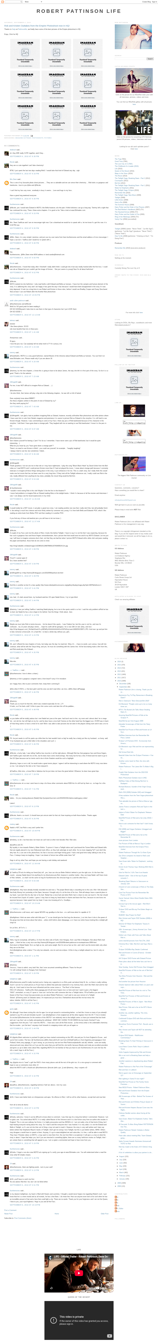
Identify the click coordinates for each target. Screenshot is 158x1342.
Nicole (12, 162)
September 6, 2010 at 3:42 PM (24, 1003)
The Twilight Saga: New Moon (125, 195)
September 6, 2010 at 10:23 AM (25, 903)
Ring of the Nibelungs (122, 217)
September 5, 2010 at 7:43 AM (24, 407)
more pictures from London (128, 840)
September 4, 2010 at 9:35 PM (24, 228)
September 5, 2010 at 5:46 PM (24, 744)
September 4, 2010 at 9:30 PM (24, 199)
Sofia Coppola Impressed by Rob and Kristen (135, 1052)
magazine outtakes (23, 138)
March (121, 1172)
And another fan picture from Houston (132, 981)
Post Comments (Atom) (22, 1218)
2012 (119, 674)
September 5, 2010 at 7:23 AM (24, 376)
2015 (119, 665)
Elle (116, 1203)
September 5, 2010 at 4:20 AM (24, 362)
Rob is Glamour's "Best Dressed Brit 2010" (134, 701)
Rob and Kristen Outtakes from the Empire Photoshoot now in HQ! (37, 26)
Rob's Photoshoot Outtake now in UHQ (133, 778)
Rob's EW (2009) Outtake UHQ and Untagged (135, 792)
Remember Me (120, 193)
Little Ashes (119, 200)
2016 (119, 661)
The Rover (119, 176)
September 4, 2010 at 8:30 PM (24, 156)
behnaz (12, 320)
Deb (116, 1200)
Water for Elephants (122, 188)
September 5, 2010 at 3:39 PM (24, 576)
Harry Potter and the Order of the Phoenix (130, 207)
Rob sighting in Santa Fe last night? (131, 1079)
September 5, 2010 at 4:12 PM (24, 615)
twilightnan (13, 869)
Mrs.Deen (13, 179)
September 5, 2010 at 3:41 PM (24, 588)
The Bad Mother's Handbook (125, 209)
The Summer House (122, 205)
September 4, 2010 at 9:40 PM (24, 243)
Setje (14, 29)
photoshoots (37, 138)
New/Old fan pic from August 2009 (131, 721)
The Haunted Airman (122, 212)
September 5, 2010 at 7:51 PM (24, 789)
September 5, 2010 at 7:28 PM (24, 774)
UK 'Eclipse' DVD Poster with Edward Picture (135, 958)
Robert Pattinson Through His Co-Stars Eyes (135, 852)
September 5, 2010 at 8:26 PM (24, 819)
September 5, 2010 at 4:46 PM (24, 692)
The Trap (118, 159)
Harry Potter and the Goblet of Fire (127, 214)
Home (57, 1214)
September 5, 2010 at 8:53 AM (24, 479)
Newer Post (8, 1214)
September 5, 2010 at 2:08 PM (24, 549)
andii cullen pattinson (17, 300)
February (122, 1176)
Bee (116, 1197)
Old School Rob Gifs (126, 752)
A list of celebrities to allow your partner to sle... (136, 1152)
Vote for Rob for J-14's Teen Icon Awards (133, 872)
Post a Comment (10, 1210)
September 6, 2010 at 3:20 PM (24, 973)
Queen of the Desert (122, 171)
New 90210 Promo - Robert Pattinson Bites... (135, 1087)
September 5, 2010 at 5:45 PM (24, 729)
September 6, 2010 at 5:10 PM (24, 1108)
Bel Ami (117, 183)
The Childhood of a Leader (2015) (126, 166)
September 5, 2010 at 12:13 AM (25, 315)
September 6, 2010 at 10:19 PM (25, 1205)
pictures (48, 138)
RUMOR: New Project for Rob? (130, 915)
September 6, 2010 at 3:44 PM (24, 1028)
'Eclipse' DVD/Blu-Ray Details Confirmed (133, 949)
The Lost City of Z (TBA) (123, 164)
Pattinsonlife (22, 29)
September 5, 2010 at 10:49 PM (25, 831)
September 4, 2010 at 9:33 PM (24, 213)
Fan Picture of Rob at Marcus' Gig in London (134, 844)
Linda (117, 1205)
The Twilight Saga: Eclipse (124, 190)
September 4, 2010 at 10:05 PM (25, 295)
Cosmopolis (119, 181)
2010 (119, 681)
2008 (119, 1186)
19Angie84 (13, 382)
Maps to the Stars (121, 173)
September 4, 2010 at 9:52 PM (24, 272)
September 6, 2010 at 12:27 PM (25, 931)
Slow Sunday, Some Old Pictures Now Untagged (136, 967)
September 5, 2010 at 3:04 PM (24, 564)
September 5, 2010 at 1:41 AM (24, 332)
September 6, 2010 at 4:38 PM (24, 1088)
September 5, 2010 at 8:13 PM (24, 806)
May (121, 1166)
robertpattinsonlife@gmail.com (125, 500)
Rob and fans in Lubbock (128, 1070)
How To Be (119, 236)
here (134, 104)
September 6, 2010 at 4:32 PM (24, 1053)
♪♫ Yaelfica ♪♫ (15, 670)
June (121, 1163)
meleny (12, 824)
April (121, 1169)
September (123, 687)
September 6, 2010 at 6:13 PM (24, 1170)
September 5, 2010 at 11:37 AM (25, 521)
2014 (119, 668)
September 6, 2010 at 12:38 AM (25, 864)
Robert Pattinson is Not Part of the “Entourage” (135, 1067)
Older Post (105, 1214)
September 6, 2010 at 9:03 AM (24, 881)
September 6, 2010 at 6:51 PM (24, 1185)
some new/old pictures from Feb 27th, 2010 (134, 941)
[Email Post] (31, 135)
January (122, 1179)
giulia (12, 1009)
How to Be (118, 202)
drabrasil (13, 150)
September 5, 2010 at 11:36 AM (25, 499)
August (122, 1156)
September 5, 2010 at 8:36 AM (24, 454)
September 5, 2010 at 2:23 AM (24, 347)
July (121, 1160)
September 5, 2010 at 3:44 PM (24, 600)
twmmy (12, 352)
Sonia (117, 1211)
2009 (119, 1183)
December (123, 684)
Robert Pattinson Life (79, 11)
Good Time (119, 161)
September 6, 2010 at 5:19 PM (24, 1143)
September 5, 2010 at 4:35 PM (24, 652)
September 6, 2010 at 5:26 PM (24, 1158)
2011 (119, 678)
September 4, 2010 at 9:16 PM (24, 174)
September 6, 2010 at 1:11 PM (24, 956)
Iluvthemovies (15, 204)
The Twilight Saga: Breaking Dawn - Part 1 (130, 185)
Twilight (117, 197)
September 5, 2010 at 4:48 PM (24, 709)
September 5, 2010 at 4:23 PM (24, 635)
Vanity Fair (118, 219)
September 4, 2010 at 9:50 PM (24, 258)
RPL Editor (119, 1208)
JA (11, 1081)
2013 (119, 671)
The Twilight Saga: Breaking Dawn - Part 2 (130, 178)
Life (116, 169)
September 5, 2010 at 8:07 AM (24, 429)
